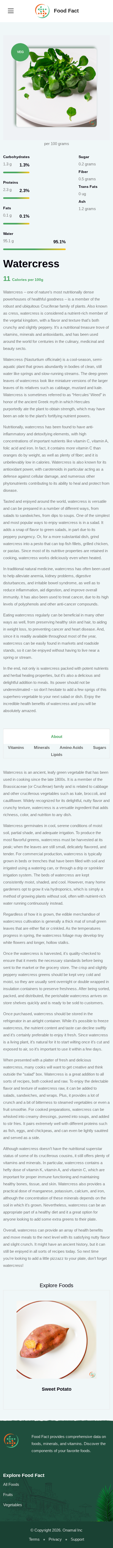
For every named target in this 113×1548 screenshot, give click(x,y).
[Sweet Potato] (56, 1340)
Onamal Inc (73, 1530)
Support (77, 1539)
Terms (34, 1539)
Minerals (42, 747)
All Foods (11, 1484)
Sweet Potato (56, 1389)
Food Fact (65, 11)
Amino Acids (72, 747)
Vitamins (16, 747)
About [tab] (56, 736)
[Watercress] (56, 87)
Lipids (56, 754)
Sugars (99, 747)
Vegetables (12, 1505)
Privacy (55, 1539)
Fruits (8, 1494)
